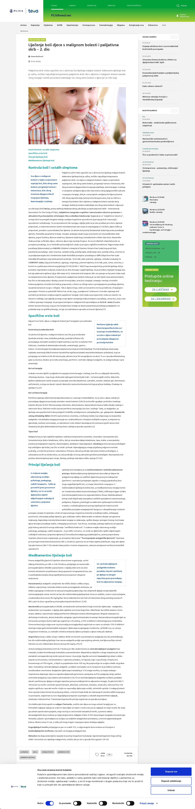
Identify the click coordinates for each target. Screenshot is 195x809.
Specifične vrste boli (37, 153)
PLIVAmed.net (61, 15)
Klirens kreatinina (152, 248)
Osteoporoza (148, 162)
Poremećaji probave (150, 149)
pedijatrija (24, 752)
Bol (143, 117)
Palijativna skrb (37, 40)
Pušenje (148, 257)
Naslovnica (24, 31)
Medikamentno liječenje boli (41, 160)
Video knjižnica (134, 6)
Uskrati (171, 790)
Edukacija (91, 6)
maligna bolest (47, 752)
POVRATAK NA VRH (128, 754)
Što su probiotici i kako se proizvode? (160, 155)
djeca (35, 752)
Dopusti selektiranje (171, 781)
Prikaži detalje (147, 803)
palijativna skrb (63, 752)
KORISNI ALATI (152, 244)
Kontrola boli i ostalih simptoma (43, 149)
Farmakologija (148, 133)
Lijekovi (72, 6)
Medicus (111, 6)
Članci (54, 6)
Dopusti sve (171, 771)
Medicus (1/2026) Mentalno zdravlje (157, 199)
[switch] (77, 803)
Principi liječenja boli (38, 157)
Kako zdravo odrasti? (152, 86)
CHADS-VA (150, 252)
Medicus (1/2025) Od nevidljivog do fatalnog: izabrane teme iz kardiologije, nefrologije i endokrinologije (157, 227)
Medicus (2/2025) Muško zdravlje (157, 210)
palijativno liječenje (28, 757)
